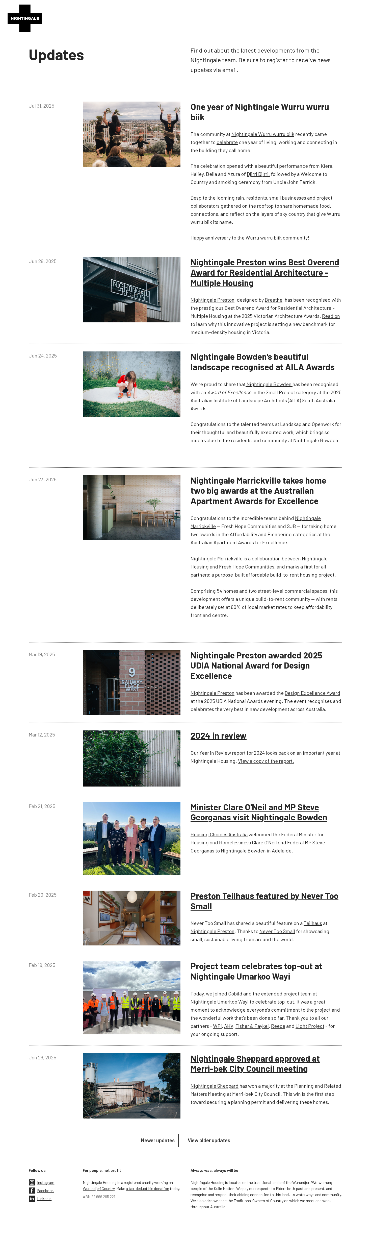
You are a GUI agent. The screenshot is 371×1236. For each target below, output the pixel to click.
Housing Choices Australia (219, 834)
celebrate (227, 142)
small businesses (287, 198)
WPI (217, 1026)
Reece (278, 1026)
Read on (331, 316)
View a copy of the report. (266, 761)
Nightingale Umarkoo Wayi (220, 1002)
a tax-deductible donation (147, 1188)
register (277, 59)
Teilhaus (313, 923)
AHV (228, 1026)
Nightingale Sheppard (214, 1086)
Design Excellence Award (312, 693)
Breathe (273, 300)
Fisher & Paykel (252, 1026)
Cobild (235, 993)
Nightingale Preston (212, 300)
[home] (24, 18)
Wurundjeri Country (99, 1188)
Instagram (45, 1182)
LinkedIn (44, 1198)
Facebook (45, 1190)
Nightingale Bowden (269, 384)
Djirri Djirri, (258, 174)
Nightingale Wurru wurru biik (262, 134)
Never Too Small (277, 931)
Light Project (310, 1026)
